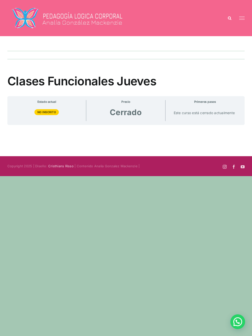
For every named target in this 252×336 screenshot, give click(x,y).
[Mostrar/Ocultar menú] (242, 18)
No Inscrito (46, 112)
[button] (237, 321)
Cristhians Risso (61, 166)
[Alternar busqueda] (229, 18)
